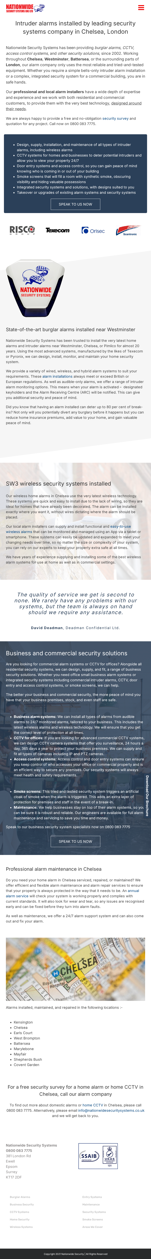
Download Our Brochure (147, 795)
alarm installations (57, 376)
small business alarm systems (106, 675)
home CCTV (93, 1105)
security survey (115, 118)
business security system (50, 827)
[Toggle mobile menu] (141, 7)
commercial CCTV (113, 738)
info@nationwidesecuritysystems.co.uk (111, 1110)
